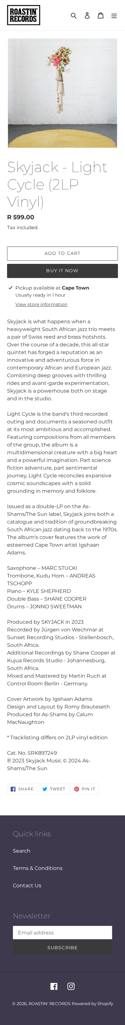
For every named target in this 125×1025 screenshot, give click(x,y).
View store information (41, 304)
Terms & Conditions (38, 868)
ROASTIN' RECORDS (50, 1003)
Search (21, 851)
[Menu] (114, 15)
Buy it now (62, 271)
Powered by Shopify (92, 1003)
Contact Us (27, 885)
